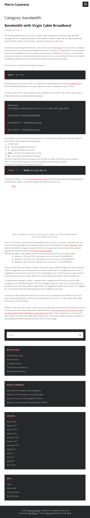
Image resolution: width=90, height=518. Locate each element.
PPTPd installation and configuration (27, 390)
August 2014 (11, 433)
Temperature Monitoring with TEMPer (27, 398)
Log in (9, 484)
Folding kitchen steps (15, 355)
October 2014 (12, 429)
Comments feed (13, 492)
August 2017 (11, 425)
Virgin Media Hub (73, 83)
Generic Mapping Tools (38, 179)
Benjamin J (11, 402)
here (79, 179)
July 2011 (10, 453)
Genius (48, 513)
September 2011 (13, 445)
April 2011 (10, 461)
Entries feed (11, 488)
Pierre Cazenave (16, 4)
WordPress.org (12, 496)
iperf (60, 47)
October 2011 (12, 441)
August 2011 (11, 449)
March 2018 (11, 421)
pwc (8, 390)
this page (73, 245)
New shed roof (13, 359)
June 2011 (10, 457)
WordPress (33, 513)
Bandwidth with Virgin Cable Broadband (37, 25)
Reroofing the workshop (16, 371)
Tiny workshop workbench (17, 367)
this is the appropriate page (41, 250)
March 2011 (11, 465)
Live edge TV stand (14, 363)
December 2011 (13, 437)
